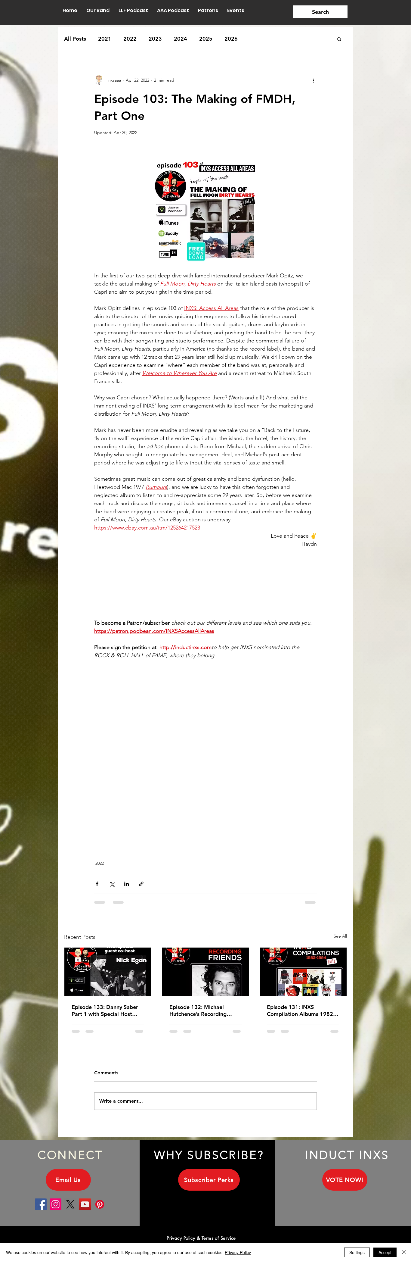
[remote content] (206, 579)
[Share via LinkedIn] (126, 884)
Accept (385, 1252)
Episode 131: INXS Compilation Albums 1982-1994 (301, 1010)
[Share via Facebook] (97, 884)
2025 (205, 38)
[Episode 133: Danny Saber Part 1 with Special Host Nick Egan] (107, 972)
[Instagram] (55, 1209)
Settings (357, 1252)
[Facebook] (41, 1209)
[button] (339, 38)
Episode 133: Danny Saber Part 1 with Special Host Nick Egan (105, 1010)
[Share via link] (141, 884)
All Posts (75, 38)
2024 (180, 38)
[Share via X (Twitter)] (112, 884)
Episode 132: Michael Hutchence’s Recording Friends (198, 1010)
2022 (130, 38)
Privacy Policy (238, 1252)
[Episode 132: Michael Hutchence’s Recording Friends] (205, 972)
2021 (104, 38)
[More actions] (313, 80)
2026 (231, 38)
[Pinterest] (100, 1209)
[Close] (403, 1252)
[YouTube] (85, 1209)
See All (340, 936)
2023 (155, 38)
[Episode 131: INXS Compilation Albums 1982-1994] (303, 972)
